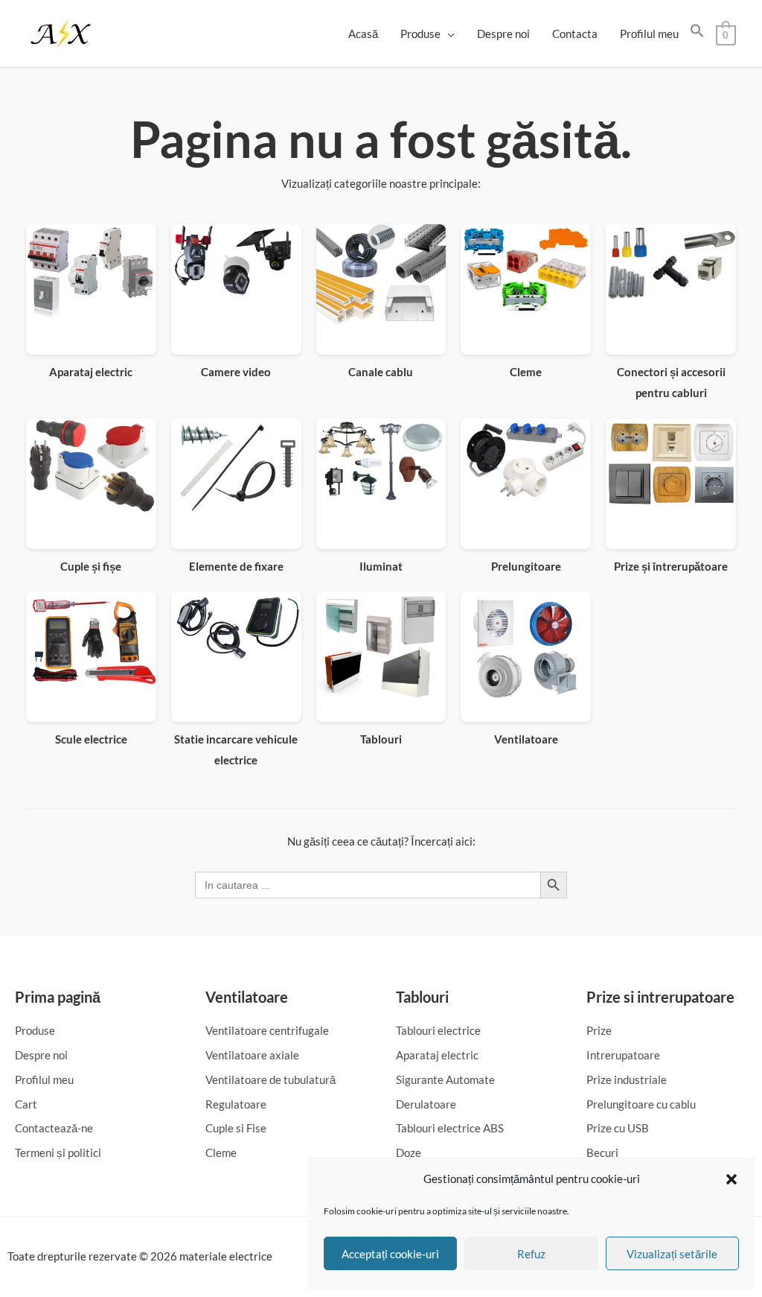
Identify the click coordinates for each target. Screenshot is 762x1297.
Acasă (363, 33)
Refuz (531, 1253)
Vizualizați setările (672, 1253)
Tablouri (422, 997)
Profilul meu (649, 33)
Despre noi (503, 33)
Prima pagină (57, 997)
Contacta (575, 33)
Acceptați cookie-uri (390, 1253)
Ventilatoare (246, 997)
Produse (420, 33)
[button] (731, 1179)
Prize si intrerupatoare (660, 997)
